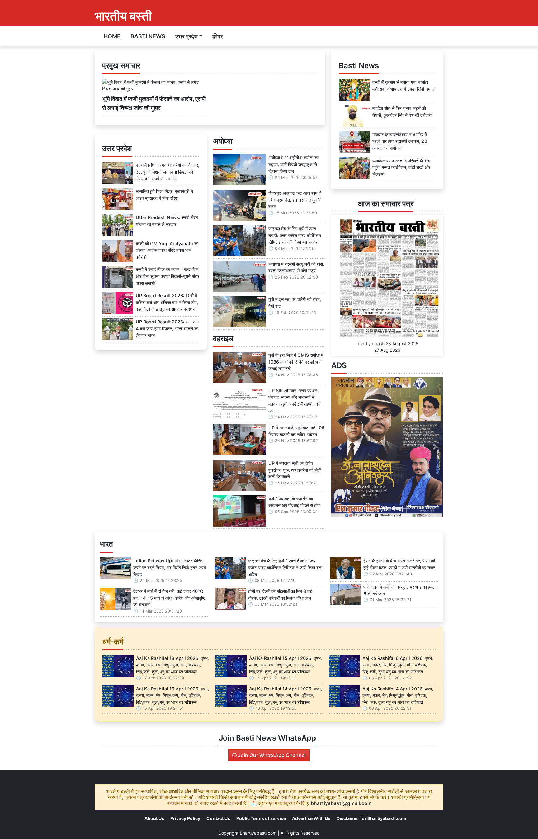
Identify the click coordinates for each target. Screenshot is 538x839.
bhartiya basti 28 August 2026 (387, 343)
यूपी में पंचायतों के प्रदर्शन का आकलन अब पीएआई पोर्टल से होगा (294, 502)
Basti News (147, 36)
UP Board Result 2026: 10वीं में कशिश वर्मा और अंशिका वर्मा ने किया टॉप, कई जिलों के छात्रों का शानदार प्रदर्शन (167, 302)
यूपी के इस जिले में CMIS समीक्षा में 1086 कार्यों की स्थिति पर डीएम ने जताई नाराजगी (295, 361)
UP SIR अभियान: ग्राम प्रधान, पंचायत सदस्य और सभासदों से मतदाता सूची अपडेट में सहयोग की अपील (294, 400)
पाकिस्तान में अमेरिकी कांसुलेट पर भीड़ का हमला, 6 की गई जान (400, 590)
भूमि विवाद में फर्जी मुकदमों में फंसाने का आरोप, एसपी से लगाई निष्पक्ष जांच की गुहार (154, 103)
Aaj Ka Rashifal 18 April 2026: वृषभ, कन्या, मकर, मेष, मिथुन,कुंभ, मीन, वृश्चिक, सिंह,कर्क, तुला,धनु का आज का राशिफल (172, 664)
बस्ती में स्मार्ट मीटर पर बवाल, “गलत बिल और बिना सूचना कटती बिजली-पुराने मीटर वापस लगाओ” (167, 276)
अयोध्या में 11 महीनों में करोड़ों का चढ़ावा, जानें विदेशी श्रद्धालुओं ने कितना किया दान (293, 164)
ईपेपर (217, 36)
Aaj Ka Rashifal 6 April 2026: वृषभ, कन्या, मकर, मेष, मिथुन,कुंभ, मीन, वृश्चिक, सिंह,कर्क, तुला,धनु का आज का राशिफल (397, 664)
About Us (154, 818)
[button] (339, 447)
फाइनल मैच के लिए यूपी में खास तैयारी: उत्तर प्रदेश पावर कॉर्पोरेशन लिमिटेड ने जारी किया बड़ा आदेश (294, 235)
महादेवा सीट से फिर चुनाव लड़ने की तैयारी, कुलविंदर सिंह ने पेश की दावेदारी (402, 112)
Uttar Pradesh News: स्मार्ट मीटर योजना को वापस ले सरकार (167, 221)
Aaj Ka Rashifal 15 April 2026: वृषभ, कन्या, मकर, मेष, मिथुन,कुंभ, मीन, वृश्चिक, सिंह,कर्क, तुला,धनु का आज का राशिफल (285, 664)
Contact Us (218, 818)
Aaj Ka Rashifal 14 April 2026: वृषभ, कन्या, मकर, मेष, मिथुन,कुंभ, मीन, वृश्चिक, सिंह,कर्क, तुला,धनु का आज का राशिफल (285, 695)
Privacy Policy (185, 818)
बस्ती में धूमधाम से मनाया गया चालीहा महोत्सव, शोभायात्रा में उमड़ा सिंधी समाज (403, 85)
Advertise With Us (311, 818)
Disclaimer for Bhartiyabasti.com (371, 818)
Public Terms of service (261, 818)
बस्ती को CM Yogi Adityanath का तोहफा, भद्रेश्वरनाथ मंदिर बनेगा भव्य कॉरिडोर (167, 250)
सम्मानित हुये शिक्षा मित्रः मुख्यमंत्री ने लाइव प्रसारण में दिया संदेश (164, 194)
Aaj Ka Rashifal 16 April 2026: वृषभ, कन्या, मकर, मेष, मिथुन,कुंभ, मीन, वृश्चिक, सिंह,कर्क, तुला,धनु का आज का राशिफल (172, 695)
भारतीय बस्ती (123, 16)
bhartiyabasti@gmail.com (341, 803)
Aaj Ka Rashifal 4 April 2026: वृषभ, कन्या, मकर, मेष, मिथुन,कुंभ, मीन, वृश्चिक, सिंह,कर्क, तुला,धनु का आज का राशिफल (397, 695)
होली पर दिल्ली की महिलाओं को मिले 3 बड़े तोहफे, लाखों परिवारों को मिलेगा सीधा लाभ (280, 595)
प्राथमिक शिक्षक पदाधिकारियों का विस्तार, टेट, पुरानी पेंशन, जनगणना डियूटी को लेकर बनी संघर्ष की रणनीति (167, 171)
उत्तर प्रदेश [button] (186, 36)
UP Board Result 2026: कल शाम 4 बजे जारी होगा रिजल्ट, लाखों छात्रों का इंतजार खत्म (167, 328)
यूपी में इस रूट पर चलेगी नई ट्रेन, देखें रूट (294, 303)
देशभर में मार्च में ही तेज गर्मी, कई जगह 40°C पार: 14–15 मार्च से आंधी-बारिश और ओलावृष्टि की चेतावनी (169, 598)
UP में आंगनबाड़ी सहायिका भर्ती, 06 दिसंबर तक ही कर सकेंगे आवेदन (296, 431)
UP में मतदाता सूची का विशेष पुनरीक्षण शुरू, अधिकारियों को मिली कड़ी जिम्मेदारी (294, 469)
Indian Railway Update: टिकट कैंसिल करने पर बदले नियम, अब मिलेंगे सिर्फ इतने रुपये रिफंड (169, 567)
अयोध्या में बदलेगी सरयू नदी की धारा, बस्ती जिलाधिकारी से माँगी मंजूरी (296, 267)
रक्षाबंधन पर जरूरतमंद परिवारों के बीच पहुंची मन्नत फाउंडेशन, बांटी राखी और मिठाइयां (401, 167)
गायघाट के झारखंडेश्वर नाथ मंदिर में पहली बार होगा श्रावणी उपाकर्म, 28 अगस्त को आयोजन (399, 141)
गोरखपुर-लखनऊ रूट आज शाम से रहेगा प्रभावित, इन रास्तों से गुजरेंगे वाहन (294, 199)
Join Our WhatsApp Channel (271, 755)
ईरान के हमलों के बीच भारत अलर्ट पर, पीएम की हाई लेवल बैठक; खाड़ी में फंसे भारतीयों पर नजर (399, 564)
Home (112, 36)
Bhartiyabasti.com (258, 833)
